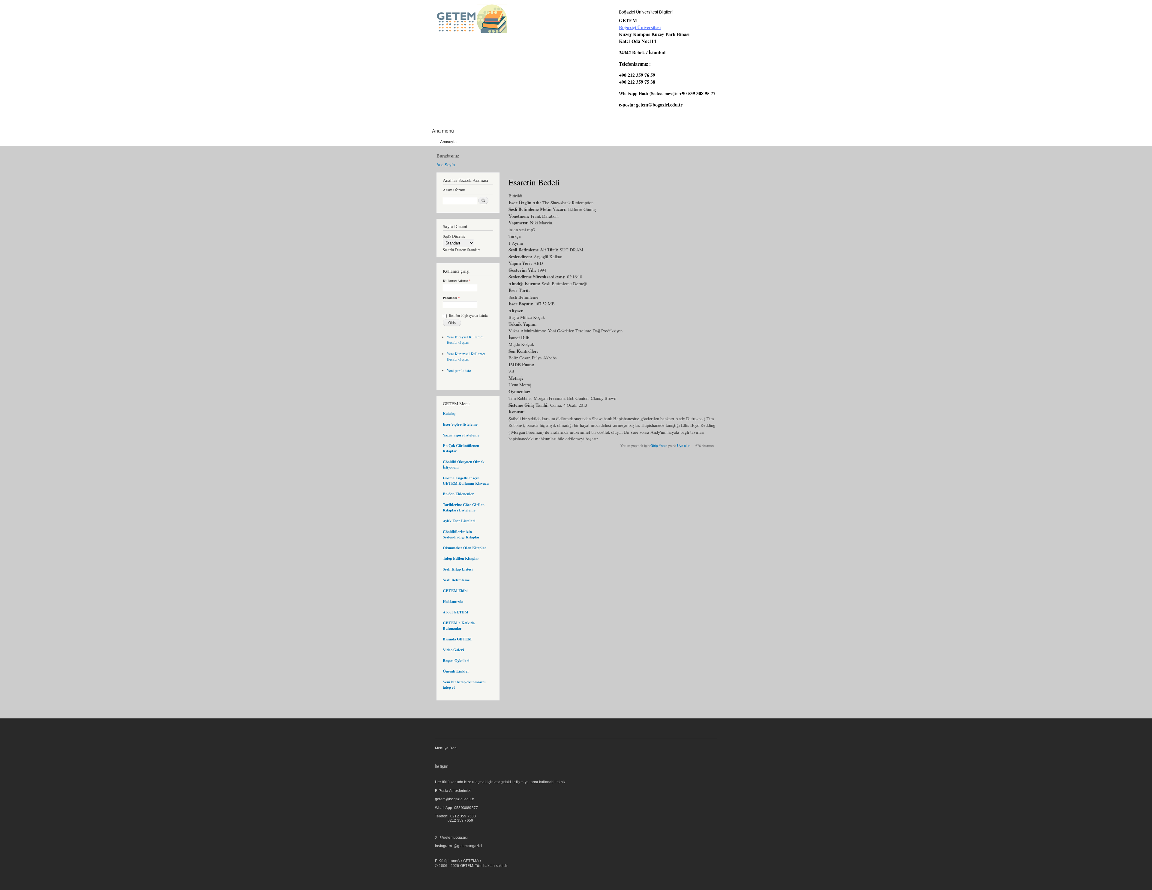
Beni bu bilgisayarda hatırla (468, 315)
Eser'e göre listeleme (460, 424)
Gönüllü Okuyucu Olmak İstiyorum (463, 464)
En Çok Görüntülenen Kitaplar (461, 448)
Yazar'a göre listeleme (461, 435)
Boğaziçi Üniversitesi (640, 27)
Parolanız (451, 297)
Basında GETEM (457, 639)
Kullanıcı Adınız (456, 280)
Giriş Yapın (658, 445)
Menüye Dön (446, 748)
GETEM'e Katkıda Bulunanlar (459, 625)
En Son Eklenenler (458, 493)
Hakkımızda (453, 601)
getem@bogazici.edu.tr (659, 104)
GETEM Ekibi (455, 590)
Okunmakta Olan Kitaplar (464, 547)
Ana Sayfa (445, 164)
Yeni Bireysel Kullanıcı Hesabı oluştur (465, 339)
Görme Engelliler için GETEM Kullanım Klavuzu (466, 480)
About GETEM (455, 612)
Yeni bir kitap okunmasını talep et (464, 684)
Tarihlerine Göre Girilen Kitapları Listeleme (463, 507)
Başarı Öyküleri (456, 660)
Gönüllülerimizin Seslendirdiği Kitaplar (461, 534)
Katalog (449, 413)
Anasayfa (448, 141)
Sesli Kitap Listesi (458, 569)
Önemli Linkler (456, 671)
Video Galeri (453, 649)
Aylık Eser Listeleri (459, 520)
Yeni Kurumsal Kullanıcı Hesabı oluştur (466, 356)
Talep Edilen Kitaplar (461, 558)
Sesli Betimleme (456, 580)
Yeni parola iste (459, 370)
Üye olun (683, 445)
